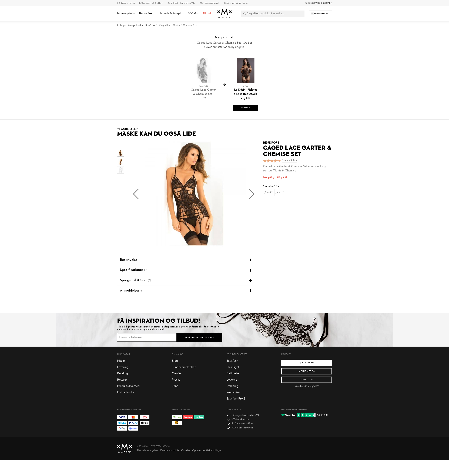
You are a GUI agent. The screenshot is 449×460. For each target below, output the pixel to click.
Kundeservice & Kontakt (318, 3)
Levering (122, 367)
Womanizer (234, 392)
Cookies (185, 450)
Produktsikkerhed (128, 386)
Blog (175, 360)
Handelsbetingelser (147, 450)
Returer (122, 379)
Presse (176, 379)
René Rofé (151, 25)
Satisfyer (232, 360)
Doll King (232, 386)
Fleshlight (233, 367)
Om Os (176, 373)
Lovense (232, 379)
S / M (268, 192)
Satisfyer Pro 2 (236, 398)
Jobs (175, 386)
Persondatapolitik (169, 450)
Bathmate (233, 373)
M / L (279, 192)
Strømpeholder (135, 25)
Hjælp (121, 360)
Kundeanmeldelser (184, 367)
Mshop (121, 25)
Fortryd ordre (125, 392)
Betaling (122, 373)
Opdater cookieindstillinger (207, 450)
